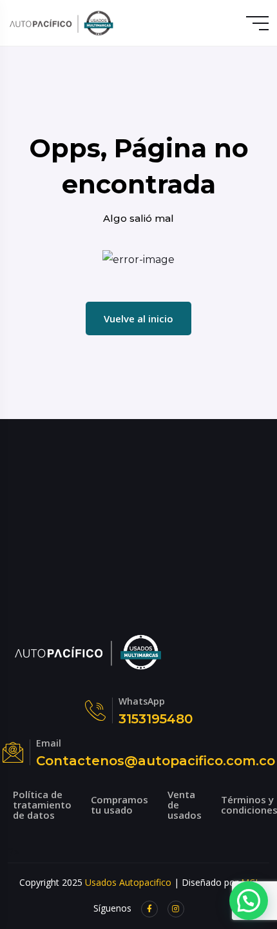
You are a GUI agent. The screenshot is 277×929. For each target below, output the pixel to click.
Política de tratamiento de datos (42, 804)
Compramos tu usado (119, 804)
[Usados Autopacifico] (61, 23)
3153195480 (156, 719)
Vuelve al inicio (138, 318)
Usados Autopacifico (128, 882)
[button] (248, 900)
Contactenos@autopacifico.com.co (155, 760)
